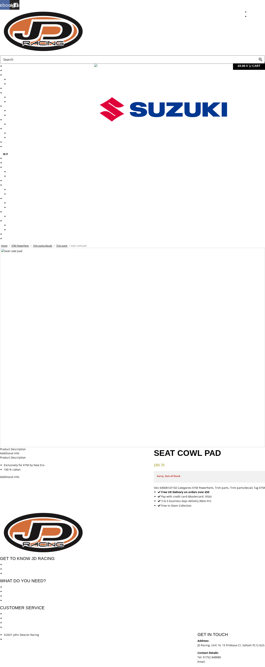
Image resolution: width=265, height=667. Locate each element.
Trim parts (62, 245)
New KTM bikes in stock (23, 97)
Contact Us (11, 146)
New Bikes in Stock (16, 93)
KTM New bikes (18, 79)
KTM (262, 488)
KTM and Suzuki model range (23, 75)
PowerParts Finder (16, 120)
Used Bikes (11, 88)
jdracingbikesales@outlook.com (226, 662)
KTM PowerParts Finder (23, 124)
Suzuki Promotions (20, 115)
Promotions (11, 106)
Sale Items (14, 137)
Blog (7, 142)
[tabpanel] (132, 467)
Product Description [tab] (13, 449)
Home (4, 245)
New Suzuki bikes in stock (24, 102)
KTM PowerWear (18, 133)
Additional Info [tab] (9, 453)
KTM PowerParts (20, 245)
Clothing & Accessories (18, 128)
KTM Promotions (18, 110)
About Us (10, 70)
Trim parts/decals (42, 245)
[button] (134, 154)
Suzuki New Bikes (19, 84)
